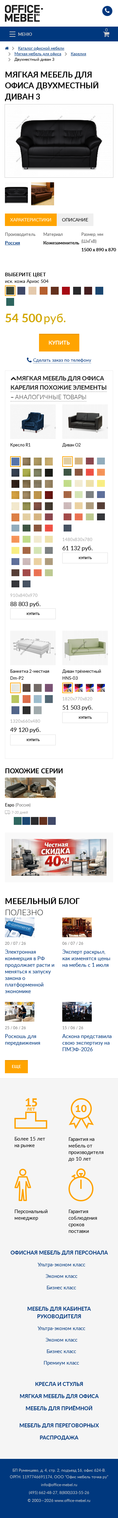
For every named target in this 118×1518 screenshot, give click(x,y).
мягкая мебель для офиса (59, 1396)
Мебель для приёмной (59, 1408)
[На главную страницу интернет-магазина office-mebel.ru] (24, 13)
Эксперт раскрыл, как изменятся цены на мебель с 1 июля (86, 958)
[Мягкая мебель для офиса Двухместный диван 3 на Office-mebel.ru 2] (42, 193)
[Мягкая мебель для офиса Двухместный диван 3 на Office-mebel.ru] (59, 140)
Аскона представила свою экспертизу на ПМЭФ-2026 (87, 1042)
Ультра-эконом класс (61, 1264)
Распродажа (59, 1437)
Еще (16, 1066)
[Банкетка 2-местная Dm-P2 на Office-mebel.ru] (33, 647)
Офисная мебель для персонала (59, 1252)
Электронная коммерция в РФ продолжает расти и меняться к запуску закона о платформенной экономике (29, 971)
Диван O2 (71, 445)
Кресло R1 (20, 445)
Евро (9, 805)
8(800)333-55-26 (74, 1492)
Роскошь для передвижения (22, 1039)
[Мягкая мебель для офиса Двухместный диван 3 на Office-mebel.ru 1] (16, 193)
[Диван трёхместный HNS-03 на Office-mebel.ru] (85, 647)
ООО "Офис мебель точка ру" (81, 1477)
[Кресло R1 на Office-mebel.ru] (33, 421)
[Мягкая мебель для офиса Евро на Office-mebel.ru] (30, 787)
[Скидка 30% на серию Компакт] (59, 857)
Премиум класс (61, 1362)
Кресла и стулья (59, 1384)
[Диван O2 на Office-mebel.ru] (85, 421)
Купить (59, 342)
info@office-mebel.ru (59, 1484)
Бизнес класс (61, 1287)
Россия (12, 242)
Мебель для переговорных (59, 1425)
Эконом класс (61, 1276)
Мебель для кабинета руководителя (59, 1312)
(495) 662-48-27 (43, 1492)
